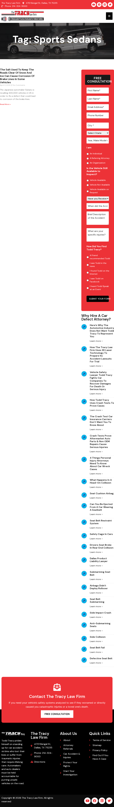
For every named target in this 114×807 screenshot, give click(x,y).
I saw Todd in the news (98, 265)
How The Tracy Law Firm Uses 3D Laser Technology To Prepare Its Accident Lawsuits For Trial (101, 354)
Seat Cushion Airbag (102, 493)
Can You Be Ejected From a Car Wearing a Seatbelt (101, 507)
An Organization (97, 162)
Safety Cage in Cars (101, 534)
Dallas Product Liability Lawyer (99, 560)
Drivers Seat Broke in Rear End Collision (101, 546)
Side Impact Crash (100, 612)
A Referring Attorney (100, 158)
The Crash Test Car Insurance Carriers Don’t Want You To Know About (101, 421)
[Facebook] (99, 4)
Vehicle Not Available (100, 184)
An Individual (96, 153)
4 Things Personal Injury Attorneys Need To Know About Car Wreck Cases (100, 463)
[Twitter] (110, 4)
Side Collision (98, 636)
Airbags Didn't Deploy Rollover (99, 587)
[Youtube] (93, 4)
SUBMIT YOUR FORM (99, 298)
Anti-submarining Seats (100, 625)
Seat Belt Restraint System (101, 522)
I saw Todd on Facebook (96, 280)
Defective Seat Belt (101, 658)
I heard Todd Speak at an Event (99, 288)
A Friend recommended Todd (100, 257)
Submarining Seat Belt (100, 573)
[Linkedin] (104, 4)
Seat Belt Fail (97, 647)
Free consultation (57, 713)
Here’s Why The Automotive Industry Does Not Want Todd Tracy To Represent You (102, 331)
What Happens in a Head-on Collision (101, 481)
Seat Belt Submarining (97, 600)
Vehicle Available (98, 180)
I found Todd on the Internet (99, 272)
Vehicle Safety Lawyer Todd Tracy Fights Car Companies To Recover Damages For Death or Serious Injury (101, 381)
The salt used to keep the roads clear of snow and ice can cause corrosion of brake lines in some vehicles (17, 76)
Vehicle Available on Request (99, 191)
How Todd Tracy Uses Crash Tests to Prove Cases (102, 402)
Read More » (5, 104)
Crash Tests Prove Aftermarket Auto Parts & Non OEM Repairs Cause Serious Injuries (100, 441)
